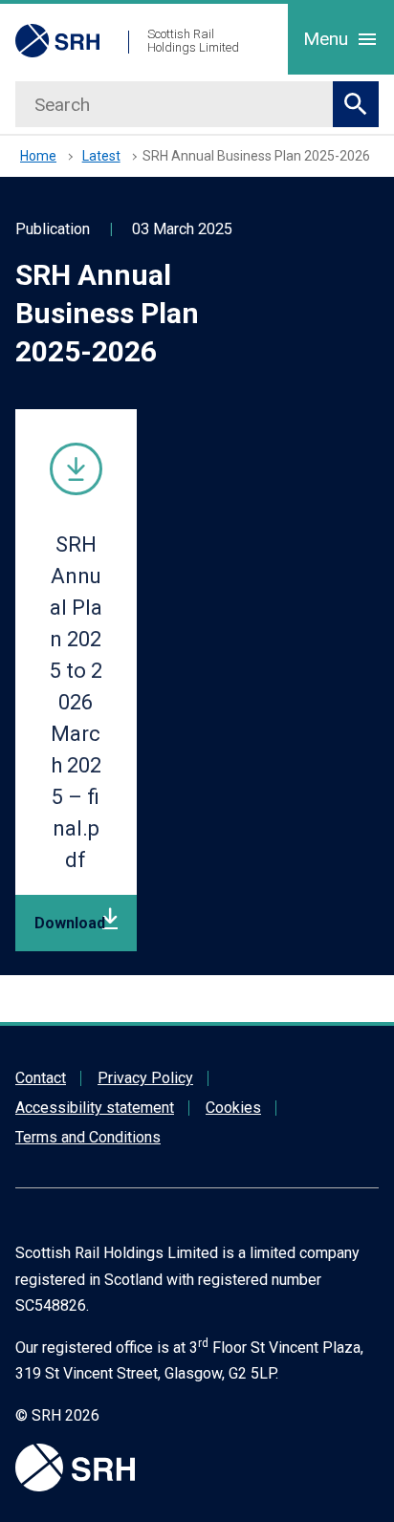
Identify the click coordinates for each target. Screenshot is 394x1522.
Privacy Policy (145, 1078)
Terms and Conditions (88, 1137)
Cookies (233, 1107)
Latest (101, 155)
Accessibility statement (94, 1107)
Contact (40, 1078)
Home (38, 155)
